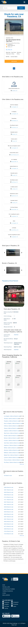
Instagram (15, 602)
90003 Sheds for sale (8, 524)
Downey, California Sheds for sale (11, 428)
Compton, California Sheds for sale (11, 440)
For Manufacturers (8, 589)
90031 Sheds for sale (8, 504)
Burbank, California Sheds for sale (11, 438)
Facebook (6, 602)
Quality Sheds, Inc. (11, 45)
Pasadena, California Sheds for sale (11, 421)
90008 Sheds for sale (8, 507)
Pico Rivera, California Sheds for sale (12, 462)
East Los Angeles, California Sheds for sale (13, 423)
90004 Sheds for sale (8, 509)
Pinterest (15, 604)
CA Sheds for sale (8, 475)
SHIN (3, 585)
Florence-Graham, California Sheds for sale (13, 460)
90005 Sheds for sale (8, 511)
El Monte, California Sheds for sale (11, 426)
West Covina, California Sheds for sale (12, 433)
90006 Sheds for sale (8, 514)
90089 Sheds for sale (8, 528)
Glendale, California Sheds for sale (11, 418)
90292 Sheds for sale (8, 494)
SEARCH (21, 7)
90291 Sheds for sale (8, 490)
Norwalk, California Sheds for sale (11, 435)
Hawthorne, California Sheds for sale (12, 445)
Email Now (16, 349)
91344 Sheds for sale (8, 531)
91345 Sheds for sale (8, 533)
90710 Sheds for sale (8, 526)
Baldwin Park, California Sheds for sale (12, 455)
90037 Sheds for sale (8, 502)
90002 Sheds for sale (8, 521)
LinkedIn (6, 604)
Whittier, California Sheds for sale (11, 447)
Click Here (16, 334)
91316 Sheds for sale (8, 497)
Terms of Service (7, 591)
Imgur (14, 606)
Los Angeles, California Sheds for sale (12, 416)
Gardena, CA (14, 90)
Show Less (22, 464)
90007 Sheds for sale (8, 516)
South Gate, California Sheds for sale (12, 443)
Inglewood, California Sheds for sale (12, 430)
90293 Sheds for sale (8, 492)
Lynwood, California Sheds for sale (11, 457)
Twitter (6, 608)
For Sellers (6, 587)
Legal (4, 593)
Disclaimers (6, 595)
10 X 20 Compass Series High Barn (13, 40)
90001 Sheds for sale (8, 519)
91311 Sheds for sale (8, 499)
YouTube (6, 606)
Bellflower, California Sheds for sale (11, 452)
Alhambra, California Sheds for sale (11, 450)
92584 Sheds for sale (8, 487)
